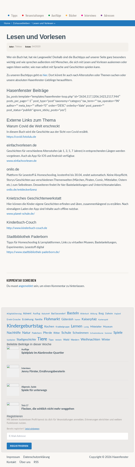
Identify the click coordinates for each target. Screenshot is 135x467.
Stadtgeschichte (26, 339)
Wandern (75, 340)
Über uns (24, 462)
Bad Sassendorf (58, 313)
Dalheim (109, 313)
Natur (26, 332)
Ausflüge (56, 15)
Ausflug (36, 313)
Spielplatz (11, 340)
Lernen (76, 326)
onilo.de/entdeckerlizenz (22, 189)
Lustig (86, 327)
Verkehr (58, 340)
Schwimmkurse (96, 333)
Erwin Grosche (14, 319)
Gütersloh (67, 319)
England (117, 314)
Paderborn (37, 333)
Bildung (93, 314)
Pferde (47, 332)
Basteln (73, 313)
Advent (27, 313)
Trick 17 (24, 406)
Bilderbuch (84, 314)
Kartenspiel (103, 320)
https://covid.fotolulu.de (21, 136)
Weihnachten (90, 339)
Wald (66, 339)
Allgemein (25, 387)
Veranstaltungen (34, 15)
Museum (107, 326)
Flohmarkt (52, 319)
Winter (106, 339)
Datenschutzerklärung (36, 457)
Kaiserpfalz (89, 319)
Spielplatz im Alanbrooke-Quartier (42, 352)
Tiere (42, 339)
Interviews (90, 15)
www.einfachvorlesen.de (22, 160)
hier (45, 75)
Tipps (14, 15)
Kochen (49, 326)
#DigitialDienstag (14, 314)
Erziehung (27, 319)
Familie (38, 319)
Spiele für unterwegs (34, 390)
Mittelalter (96, 326)
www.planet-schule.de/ (21, 213)
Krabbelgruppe (62, 327)
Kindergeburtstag (25, 326)
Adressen (109, 15)
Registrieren (19, 446)
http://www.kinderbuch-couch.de (27, 228)
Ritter (57, 333)
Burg (101, 313)
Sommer (108, 333)
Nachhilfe (14, 332)
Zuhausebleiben (21, 23)
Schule (66, 332)
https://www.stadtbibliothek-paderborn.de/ (33, 252)
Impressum (13, 457)
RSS (36, 462)
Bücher (73, 15)
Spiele (117, 332)
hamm (77, 320)
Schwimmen (81, 332)
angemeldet (26, 286)
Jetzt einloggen (32, 429)
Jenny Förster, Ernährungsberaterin (43, 371)
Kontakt (11, 462)
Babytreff (46, 314)
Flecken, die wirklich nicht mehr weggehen (47, 408)
